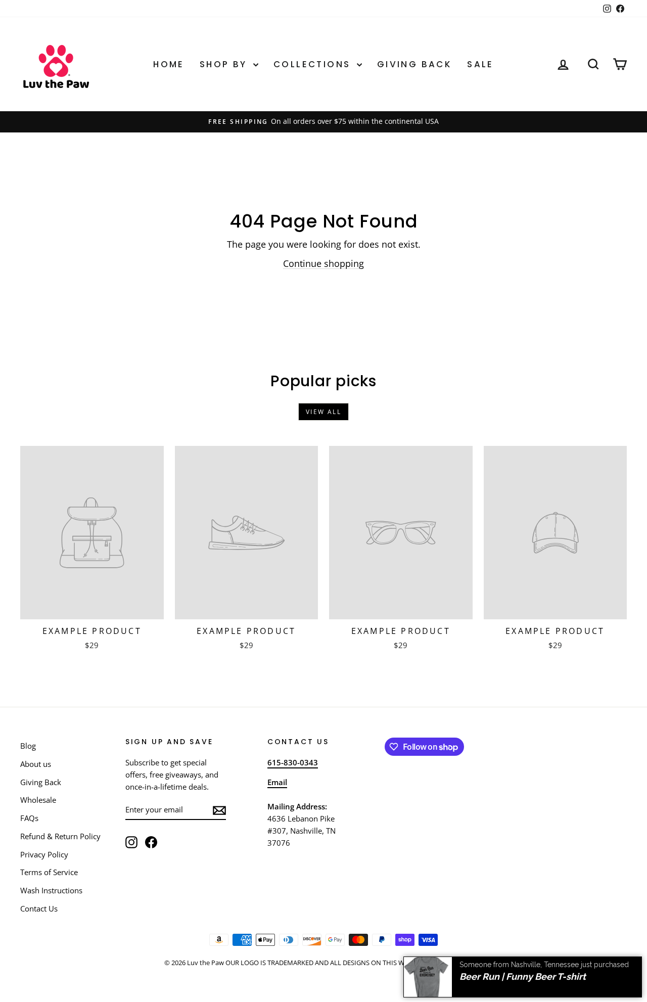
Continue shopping (323, 263)
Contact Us (39, 908)
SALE (480, 64)
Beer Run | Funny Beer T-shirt (522, 975)
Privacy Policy (44, 854)
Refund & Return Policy (60, 836)
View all (323, 411)
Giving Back (414, 64)
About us (35, 764)
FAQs (29, 818)
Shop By (225, 64)
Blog (28, 746)
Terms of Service (49, 872)
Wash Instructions (51, 890)
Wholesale (38, 800)
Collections (313, 64)
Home (168, 64)
